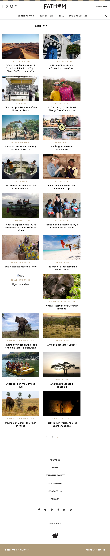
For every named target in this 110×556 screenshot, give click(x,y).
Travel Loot (62, 142)
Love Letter (62, 380)
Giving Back (62, 103)
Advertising (55, 483)
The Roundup (61, 262)
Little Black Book (62, 61)
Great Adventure (20, 142)
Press (55, 467)
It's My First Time (21, 220)
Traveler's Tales (20, 262)
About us (55, 459)
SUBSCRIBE (55, 523)
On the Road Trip (20, 61)
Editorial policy (55, 475)
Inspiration (46, 15)
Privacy (55, 498)
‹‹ (46, 436)
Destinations (26, 15)
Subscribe (101, 6)
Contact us (55, 491)
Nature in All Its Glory (61, 301)
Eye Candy (20, 103)
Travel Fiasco (21, 380)
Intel (61, 15)
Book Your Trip (78, 15)
